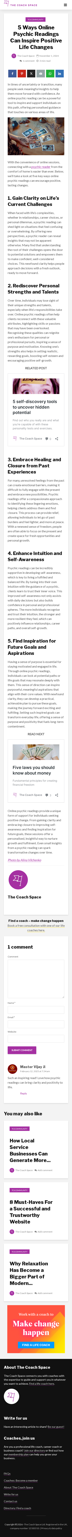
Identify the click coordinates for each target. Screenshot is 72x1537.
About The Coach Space (18, 1487)
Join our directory (34, 1450)
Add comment (45, 1170)
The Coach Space (26, 55)
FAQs (7, 1473)
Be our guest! (56, 1426)
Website (12, 1032)
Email (11, 1017)
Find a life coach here (41, 1383)
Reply (23, 1093)
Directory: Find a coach (17, 1508)
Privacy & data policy (51, 1528)
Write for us (11, 1494)
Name (11, 1003)
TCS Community (35, 19)
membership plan (18, 1454)
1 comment (29, 60)
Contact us (10, 1501)
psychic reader (40, 166)
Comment (13, 957)
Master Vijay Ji (32, 1067)
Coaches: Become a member (21, 1480)
